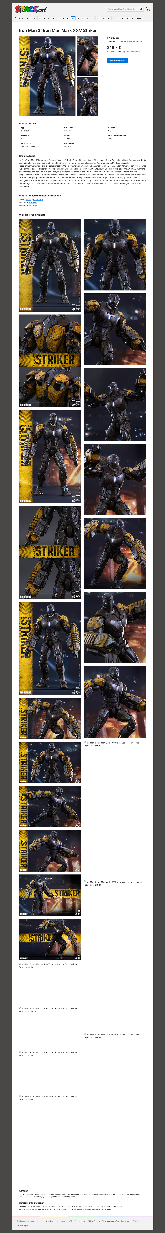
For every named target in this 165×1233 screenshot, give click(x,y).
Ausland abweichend (134, 41)
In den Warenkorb (117, 60)
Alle (29, 18)
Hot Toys (33, 205)
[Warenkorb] (148, 9)
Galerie (135, 1221)
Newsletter (50, 1221)
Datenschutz (80, 1221)
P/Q (103, 18)
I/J (73, 18)
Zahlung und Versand (25, 1221)
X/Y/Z (139, 18)
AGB (70, 1221)
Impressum (61, 1221)
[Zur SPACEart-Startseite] (31, 9)
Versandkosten (133, 51)
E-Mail (28, 199)
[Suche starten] (141, 9)
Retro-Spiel (125, 1221)
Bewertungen (22, 1226)
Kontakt (40, 1221)
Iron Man (33, 202)
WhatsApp (38, 199)
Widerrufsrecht (94, 1221)
